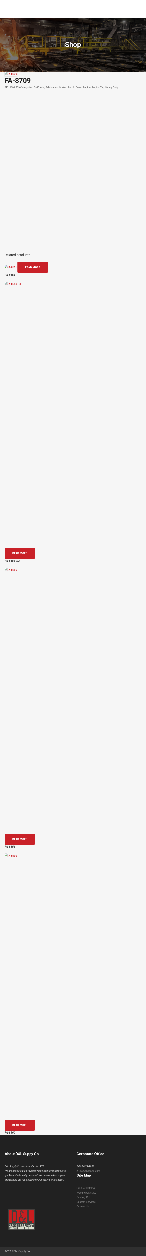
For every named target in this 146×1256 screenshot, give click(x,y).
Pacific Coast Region (79, 87)
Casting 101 (83, 1197)
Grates (63, 87)
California (39, 87)
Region (96, 87)
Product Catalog (86, 1188)
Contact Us (83, 1206)
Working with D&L (86, 1192)
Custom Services (86, 1201)
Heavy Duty (111, 87)
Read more (32, 267)
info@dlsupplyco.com (88, 1170)
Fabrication (52, 87)
